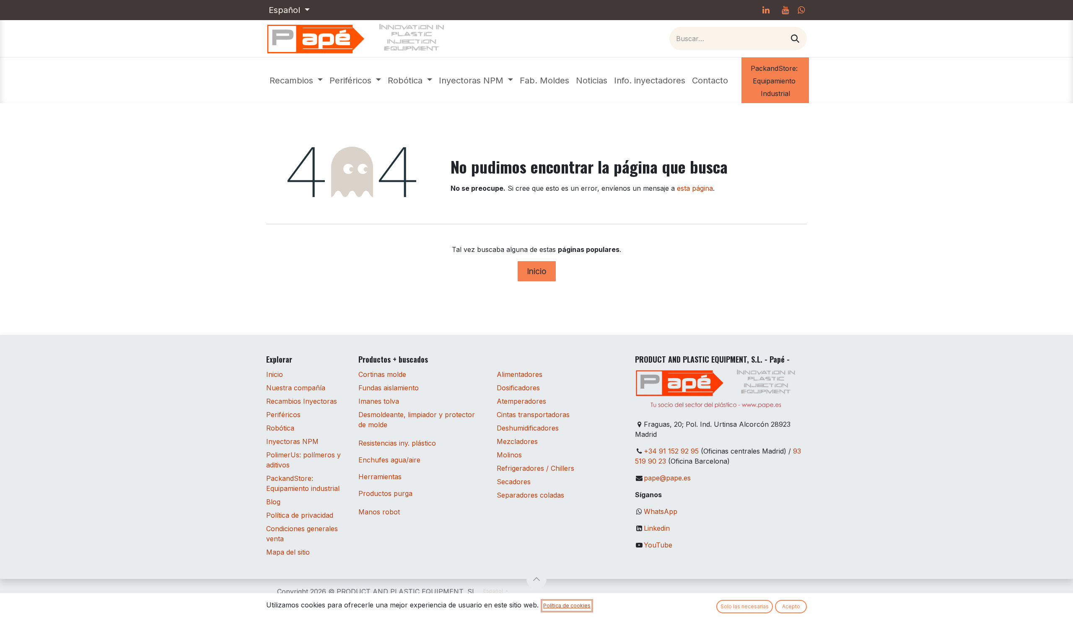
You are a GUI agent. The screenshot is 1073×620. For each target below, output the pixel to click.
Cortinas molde (382, 374)
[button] (536, 579)
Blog (273, 502)
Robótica (280, 428)
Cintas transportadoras (533, 414)
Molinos (509, 455)
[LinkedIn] (765, 10)
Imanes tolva (378, 401)
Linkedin (657, 528)
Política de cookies (567, 605)
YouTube (658, 545)
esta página (695, 188)
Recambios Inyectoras (301, 401)
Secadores (514, 481)
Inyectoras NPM (292, 441)
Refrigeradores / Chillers (535, 468)
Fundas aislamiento (388, 388)
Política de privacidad (299, 515)
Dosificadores (518, 388)
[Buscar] (795, 38)
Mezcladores (517, 441)
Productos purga (385, 493)
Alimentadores (519, 374)
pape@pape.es (667, 478)
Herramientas (380, 476)
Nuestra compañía (295, 388)
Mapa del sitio (288, 552)
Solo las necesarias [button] (745, 606)
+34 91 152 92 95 (671, 451)
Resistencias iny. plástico (397, 443)
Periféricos (283, 414)
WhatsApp (660, 511)
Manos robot (379, 512)
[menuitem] (296, 80)
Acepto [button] (791, 606)
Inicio (537, 271)
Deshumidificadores (528, 428)
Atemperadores (521, 401)
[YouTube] (785, 10)
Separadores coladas (530, 495)
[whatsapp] (801, 10)
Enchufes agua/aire (389, 460)
